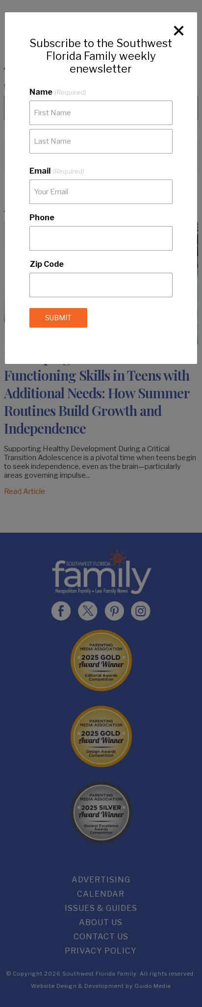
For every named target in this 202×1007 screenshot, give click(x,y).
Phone (41, 217)
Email (56, 171)
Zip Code (46, 264)
